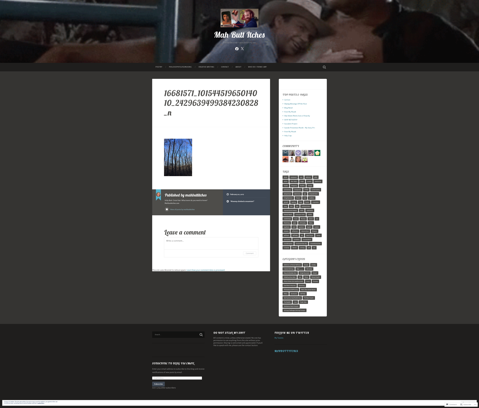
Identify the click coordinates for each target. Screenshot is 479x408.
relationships (305, 231)
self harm (286, 235)
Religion (314, 231)
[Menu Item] (237, 49)
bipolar (286, 185)
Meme (306, 277)
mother (310, 214)
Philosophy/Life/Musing (180, 67)
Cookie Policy (40, 403)
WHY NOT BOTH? (290, 120)
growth (286, 202)
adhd (315, 177)
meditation (310, 210)
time (295, 302)
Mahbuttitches (286, 351)
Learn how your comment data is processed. (205, 270)
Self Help (295, 235)
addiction (308, 177)
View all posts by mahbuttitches (182, 209)
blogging (294, 185)
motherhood (287, 219)
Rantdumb (294, 293)
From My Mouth (290, 112)
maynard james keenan (290, 210)
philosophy (302, 223)
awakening (318, 181)
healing (294, 202)
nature (311, 219)
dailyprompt (287, 194)
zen (314, 247)
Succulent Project (290, 124)
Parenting (287, 223)
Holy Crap (288, 136)
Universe (286, 247)
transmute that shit (301, 243)
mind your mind (300, 214)
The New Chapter (309, 298)
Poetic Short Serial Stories (308, 289)
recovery (286, 231)
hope (300, 202)
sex (302, 235)
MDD (301, 210)
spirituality (287, 239)
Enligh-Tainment (304, 273)
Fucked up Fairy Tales (290, 277)
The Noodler (287, 302)
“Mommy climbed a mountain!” (242, 201)
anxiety (309, 181)
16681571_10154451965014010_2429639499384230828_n (211, 103)
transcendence (307, 239)
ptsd (294, 227)
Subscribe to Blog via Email (173, 363)
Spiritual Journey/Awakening (292, 298)
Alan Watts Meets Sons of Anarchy (297, 116)
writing (302, 247)
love (297, 206)
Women (294, 247)
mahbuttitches (306, 206)
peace (294, 223)
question (301, 227)
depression (297, 194)
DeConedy (309, 269)
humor (307, 202)
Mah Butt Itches (239, 35)
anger (302, 181)
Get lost (287, 100)
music (296, 219)
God (305, 198)
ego (305, 194)
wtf (309, 247)
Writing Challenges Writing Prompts (294, 310)
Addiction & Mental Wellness (292, 265)
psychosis (286, 227)
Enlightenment (288, 198)
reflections (295, 231)
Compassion (297, 189)
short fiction (309, 235)
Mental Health (288, 214)
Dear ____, (300, 269)
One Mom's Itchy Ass (290, 285)
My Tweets (278, 338)
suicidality (296, 239)
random (316, 227)
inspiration (315, 202)
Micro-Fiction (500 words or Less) (293, 281)
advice (285, 181)
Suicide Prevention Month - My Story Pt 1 (299, 128)
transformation (288, 243)
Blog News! (288, 108)
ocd (317, 219)
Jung (285, 206)
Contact (225, 67)
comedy (313, 265)
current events (316, 189)
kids (291, 206)
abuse (285, 177)
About (238, 67)
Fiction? (298, 198)
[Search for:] (178, 334)
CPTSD (306, 189)
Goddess (311, 198)
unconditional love (315, 243)
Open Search (324, 67)
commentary (287, 189)
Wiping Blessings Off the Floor (295, 104)
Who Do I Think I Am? (257, 67)
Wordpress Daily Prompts (291, 306)
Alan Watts (294, 181)
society (318, 235)
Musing (303, 219)
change (310, 185)
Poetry (159, 67)
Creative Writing (206, 67)
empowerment (313, 194)
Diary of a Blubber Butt (290, 273)
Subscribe (158, 384)
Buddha (302, 185)
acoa (301, 177)
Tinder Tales (303, 302)
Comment (250, 253)
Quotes (309, 227)
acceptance (294, 177)
